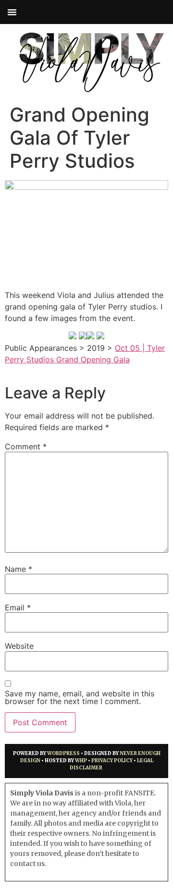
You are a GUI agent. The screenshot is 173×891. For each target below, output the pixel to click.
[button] (12, 12)
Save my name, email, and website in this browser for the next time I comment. (79, 697)
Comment (26, 446)
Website (19, 646)
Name (18, 569)
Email (18, 607)
